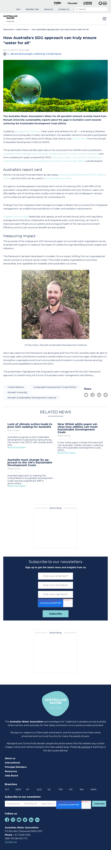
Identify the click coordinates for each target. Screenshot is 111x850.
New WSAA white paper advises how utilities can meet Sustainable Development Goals (78, 428)
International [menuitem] (12, 762)
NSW (18, 789)
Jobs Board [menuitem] (11, 775)
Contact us (11, 842)
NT (28, 789)
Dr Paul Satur (79, 138)
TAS (60, 789)
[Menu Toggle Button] (104, 19)
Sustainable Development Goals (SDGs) (54, 387)
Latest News (22, 29)
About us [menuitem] (10, 758)
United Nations (16, 387)
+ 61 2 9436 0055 (21, 835)
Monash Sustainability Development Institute (32, 397)
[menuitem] (18, 9)
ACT (7, 789)
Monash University (17, 392)
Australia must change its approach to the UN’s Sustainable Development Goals (29, 462)
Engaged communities (15, 216)
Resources (8, 29)
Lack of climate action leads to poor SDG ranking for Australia (29, 425)
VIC (71, 789)
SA (49, 789)
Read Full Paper (16, 447)
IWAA (93, 789)
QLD (39, 789)
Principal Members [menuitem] (16, 767)
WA (82, 789)
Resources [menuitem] (11, 771)
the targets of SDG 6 (26, 131)
